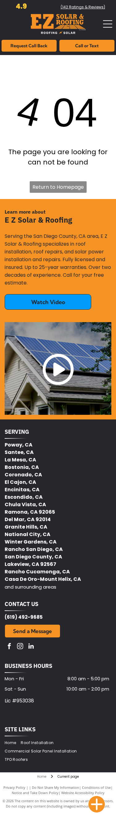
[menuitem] (13, 743)
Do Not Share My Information (55, 787)
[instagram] (20, 646)
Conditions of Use (96, 787)
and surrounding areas (30, 587)
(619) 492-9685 (24, 617)
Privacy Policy (14, 787)
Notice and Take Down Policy (35, 792)
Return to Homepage (58, 187)
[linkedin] (31, 646)
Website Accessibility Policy (83, 792)
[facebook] (9, 646)
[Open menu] (107, 24)
